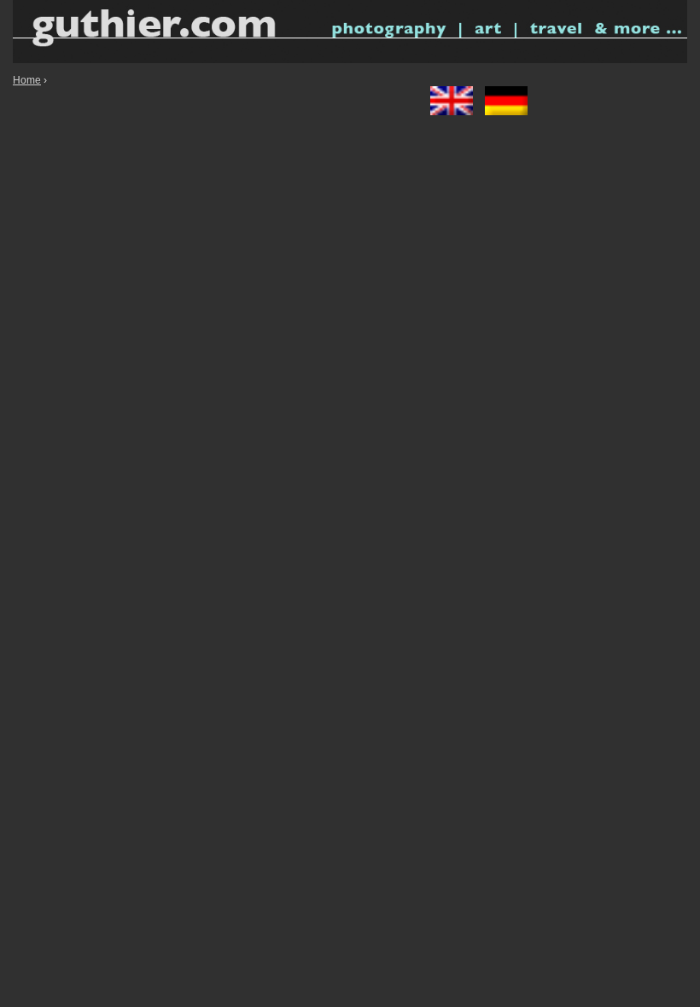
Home (27, 80)
